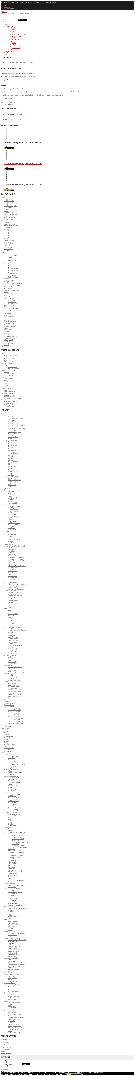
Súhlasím (68, 1074)
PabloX (10, 1057)
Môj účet (7, 5)
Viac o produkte (9, 148)
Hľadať (6, 1062)
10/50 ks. (19, 114)
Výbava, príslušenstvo (18, 34)
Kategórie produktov (10, 26)
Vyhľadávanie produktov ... (9, 13)
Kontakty (7, 54)
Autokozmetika (16, 36)
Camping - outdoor (13, 39)
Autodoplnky (12, 28)
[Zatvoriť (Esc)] (7, 1069)
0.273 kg (19, 119)
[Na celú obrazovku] (3, 1069)
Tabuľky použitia (9, 51)
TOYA (14, 44)
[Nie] (82, 1074)
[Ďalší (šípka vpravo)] (3, 1071)
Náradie (10, 41)
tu (64, 1074)
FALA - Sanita (16, 46)
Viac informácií (76, 1074)
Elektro (14, 33)
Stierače (8, 62)
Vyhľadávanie (22, 19)
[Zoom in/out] (1, 1069)
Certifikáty (7, 53)
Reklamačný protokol (10, 8)
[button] (5, 21)
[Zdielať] (5, 1069)
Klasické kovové (17, 62)
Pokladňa (7, 7)
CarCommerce (16, 38)
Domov (6, 24)
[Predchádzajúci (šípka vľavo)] (1, 1071)
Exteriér (14, 31)
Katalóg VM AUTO (10, 49)
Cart (6, 1066)
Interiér (14, 29)
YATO (14, 43)
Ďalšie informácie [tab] (9, 81)
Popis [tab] (6, 79)
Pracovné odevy (16, 48)
